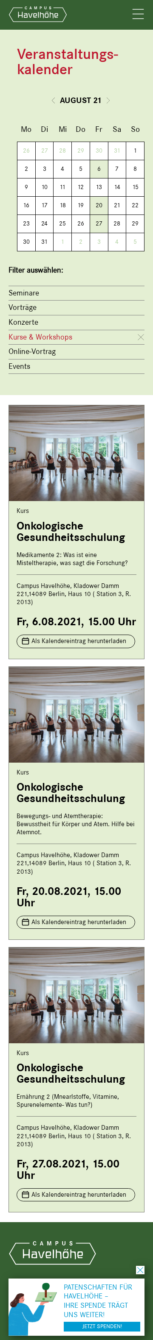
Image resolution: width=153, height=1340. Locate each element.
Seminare (23, 293)
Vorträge (22, 307)
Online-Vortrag (32, 351)
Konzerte (23, 322)
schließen (140, 1270)
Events (19, 366)
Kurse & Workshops (40, 337)
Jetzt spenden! (102, 1326)
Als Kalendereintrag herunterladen (78, 641)
